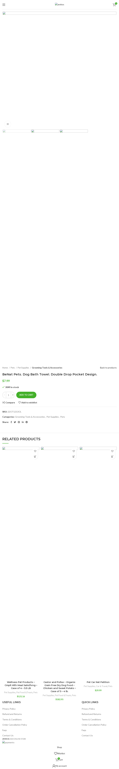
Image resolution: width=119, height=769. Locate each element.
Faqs (4, 730)
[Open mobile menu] (4, 5)
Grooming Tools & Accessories (47, 367)
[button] (35, 456)
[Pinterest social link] (19, 422)
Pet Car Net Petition (98, 682)
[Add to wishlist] (35, 451)
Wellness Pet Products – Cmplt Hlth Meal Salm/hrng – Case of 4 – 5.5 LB (21, 685)
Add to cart (26, 395)
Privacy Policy (8, 708)
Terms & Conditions (12, 719)
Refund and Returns (12, 714)
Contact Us (7, 735)
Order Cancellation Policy (14, 724)
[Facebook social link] (11, 422)
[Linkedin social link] (23, 422)
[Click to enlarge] (8, 124)
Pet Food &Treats (24, 692)
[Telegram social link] (27, 422)
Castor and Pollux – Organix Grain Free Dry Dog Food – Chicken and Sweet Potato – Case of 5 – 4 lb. (59, 687)
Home (5, 367)
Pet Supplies (23, 367)
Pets (13, 367)
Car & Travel (101, 686)
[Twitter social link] (15, 422)
